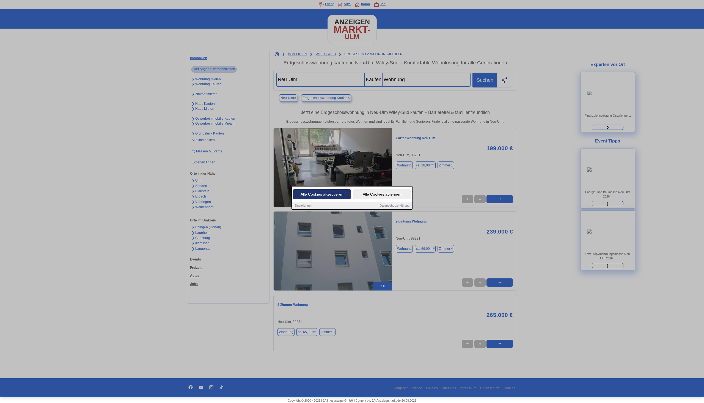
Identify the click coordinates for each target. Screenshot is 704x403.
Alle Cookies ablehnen (382, 194)
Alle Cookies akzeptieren (322, 194)
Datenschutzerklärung (394, 205)
